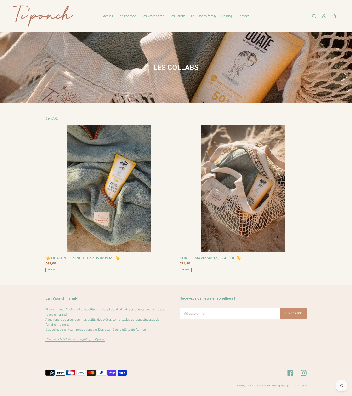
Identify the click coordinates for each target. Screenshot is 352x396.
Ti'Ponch (250, 385)
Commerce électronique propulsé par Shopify (281, 385)
